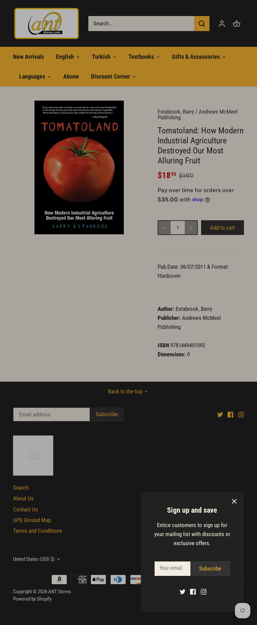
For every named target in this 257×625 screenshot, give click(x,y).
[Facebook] (193, 592)
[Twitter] (182, 592)
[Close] (234, 501)
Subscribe (210, 568)
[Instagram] (203, 592)
